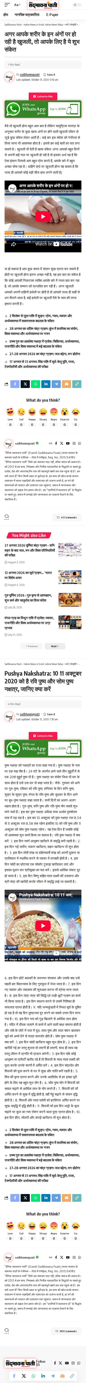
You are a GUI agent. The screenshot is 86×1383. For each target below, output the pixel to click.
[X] (62, 444)
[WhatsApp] (79, 444)
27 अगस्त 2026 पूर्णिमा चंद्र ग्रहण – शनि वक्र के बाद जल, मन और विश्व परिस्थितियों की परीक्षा (30, 550)
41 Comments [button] (69, 517)
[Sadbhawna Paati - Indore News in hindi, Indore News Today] (43, 4)
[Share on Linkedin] (43, 1376)
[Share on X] (24, 1376)
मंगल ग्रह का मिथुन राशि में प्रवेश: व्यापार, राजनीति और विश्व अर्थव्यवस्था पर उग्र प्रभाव (29, 623)
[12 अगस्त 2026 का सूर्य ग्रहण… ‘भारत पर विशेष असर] (69, 577)
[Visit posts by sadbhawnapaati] (9, 444)
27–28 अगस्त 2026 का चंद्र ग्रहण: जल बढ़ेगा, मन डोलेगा (44, 354)
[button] (8, 5)
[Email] (62, 1376)
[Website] (51, 444)
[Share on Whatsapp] (33, 1376)
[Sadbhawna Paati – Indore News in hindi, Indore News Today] (20, 1363)
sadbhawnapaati (30, 74)
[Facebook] (56, 444)
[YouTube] (68, 444)
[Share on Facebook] (14, 1376)
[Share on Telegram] (53, 1376)
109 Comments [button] (68, 1331)
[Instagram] (74, 444)
